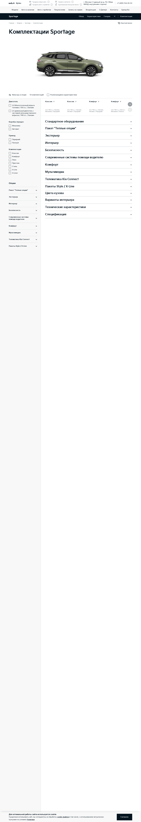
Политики (31, 820)
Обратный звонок (126, 23)
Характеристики (93, 16)
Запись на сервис (75, 10)
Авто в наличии (27, 10)
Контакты (114, 10)
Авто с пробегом (44, 10)
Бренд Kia (125, 10)
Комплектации (126, 16)
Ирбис (18, 3)
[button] (130, 104)
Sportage (13, 16)
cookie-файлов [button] (63, 817)
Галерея (107, 16)
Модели (15, 10)
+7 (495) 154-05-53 (124, 3)
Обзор (81, 16)
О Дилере (103, 10)
